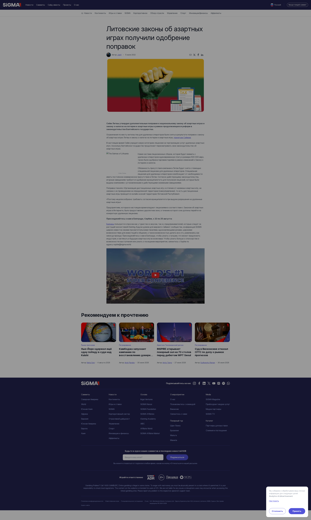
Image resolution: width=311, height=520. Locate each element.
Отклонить (277, 511)
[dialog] (155, 260)
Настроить (274, 501)
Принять (297, 511)
